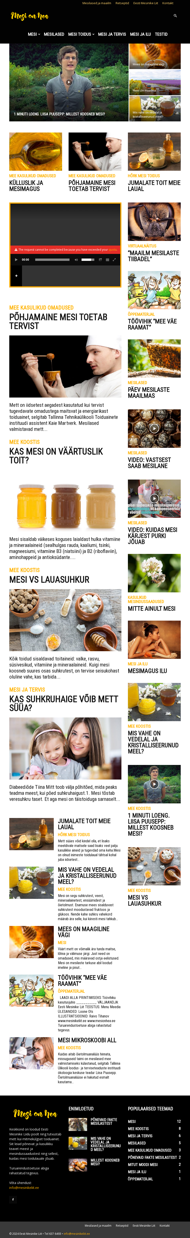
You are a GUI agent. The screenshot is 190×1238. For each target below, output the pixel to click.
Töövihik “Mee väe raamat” (82, 980)
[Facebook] (13, 1199)
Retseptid (122, 3)
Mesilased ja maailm (96, 3)
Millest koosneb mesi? (105, 1162)
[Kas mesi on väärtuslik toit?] (65, 501)
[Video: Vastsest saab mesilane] (154, 428)
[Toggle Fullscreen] (114, 259)
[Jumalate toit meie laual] (154, 152)
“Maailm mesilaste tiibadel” (153, 255)
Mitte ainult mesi (151, 608)
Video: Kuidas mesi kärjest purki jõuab (152, 535)
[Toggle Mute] (75, 259)
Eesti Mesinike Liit (145, 3)
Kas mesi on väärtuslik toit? (56, 455)
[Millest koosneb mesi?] (78, 1165)
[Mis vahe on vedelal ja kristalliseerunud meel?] (155, 108)
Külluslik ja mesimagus (26, 185)
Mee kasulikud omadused (32, 176)
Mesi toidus (79, 34)
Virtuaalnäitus (142, 246)
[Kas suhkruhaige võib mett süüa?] (65, 748)
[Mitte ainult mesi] (154, 573)
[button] (175, 16)
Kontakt (167, 3)
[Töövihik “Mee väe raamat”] (31, 991)
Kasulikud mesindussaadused (146, 599)
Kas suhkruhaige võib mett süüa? (63, 703)
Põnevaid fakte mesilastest (104, 1122)
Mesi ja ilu (140, 34)
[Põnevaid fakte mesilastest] (78, 1124)
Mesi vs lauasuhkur (49, 580)
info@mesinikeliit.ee (24, 1187)
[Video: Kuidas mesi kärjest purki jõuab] (154, 499)
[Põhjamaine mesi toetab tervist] (95, 152)
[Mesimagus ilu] (154, 640)
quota (113, 250)
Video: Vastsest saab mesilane (149, 462)
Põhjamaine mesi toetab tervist (92, 185)
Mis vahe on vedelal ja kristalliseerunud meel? (87, 875)
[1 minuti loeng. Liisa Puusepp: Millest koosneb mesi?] (69, 83)
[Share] (100, 259)
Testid (161, 34)
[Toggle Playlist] (107, 259)
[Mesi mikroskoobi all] (31, 1053)
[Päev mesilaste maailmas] (154, 358)
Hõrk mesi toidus (144, 176)
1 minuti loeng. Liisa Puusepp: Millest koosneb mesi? (151, 824)
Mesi (32, 34)
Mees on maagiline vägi (83, 931)
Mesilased (54, 34)
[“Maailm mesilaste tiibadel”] (154, 221)
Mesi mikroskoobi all (87, 1040)
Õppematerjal (71, 991)
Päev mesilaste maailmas (149, 392)
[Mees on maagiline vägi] (155, 56)
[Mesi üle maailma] (155, 82)
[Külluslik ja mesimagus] (35, 152)
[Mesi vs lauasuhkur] (65, 620)
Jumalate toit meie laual (154, 185)
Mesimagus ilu (147, 670)
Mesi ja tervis (112, 34)
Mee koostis (24, 442)
